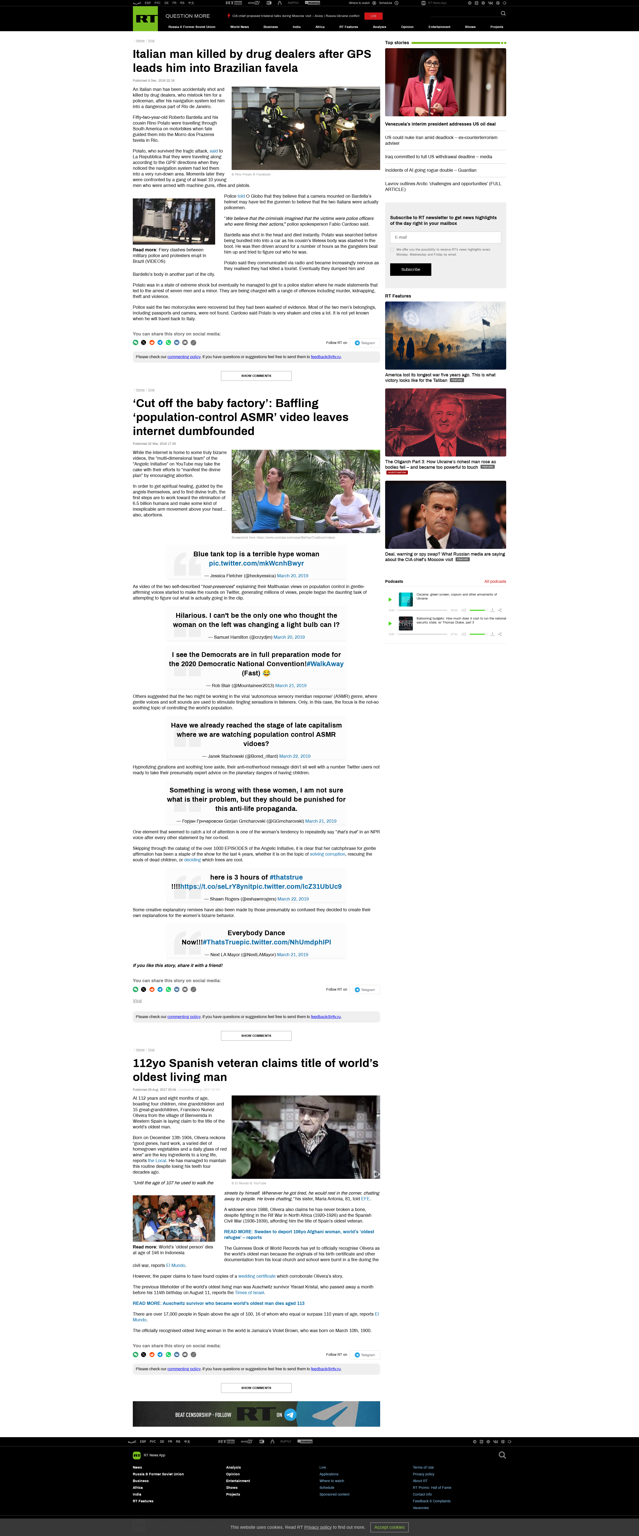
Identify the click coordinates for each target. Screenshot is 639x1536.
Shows (470, 27)
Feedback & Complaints (432, 1501)
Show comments (256, 376)
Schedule (327, 1488)
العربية (137, 3)
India (297, 27)
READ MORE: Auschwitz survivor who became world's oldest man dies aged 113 (219, 1303)
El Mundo (175, 1265)
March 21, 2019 (291, 685)
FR (174, 3)
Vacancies (421, 1508)
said (214, 151)
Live (323, 1467)
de (162, 1441)
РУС (158, 3)
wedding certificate (257, 1276)
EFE (365, 1198)
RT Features (348, 27)
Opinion (407, 27)
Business (271, 27)
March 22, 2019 (295, 756)
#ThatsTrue (221, 942)
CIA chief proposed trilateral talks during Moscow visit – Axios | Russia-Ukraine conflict (295, 16)
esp (143, 1441)
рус (153, 1441)
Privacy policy (423, 1474)
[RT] (234, 3)
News (137, 1467)
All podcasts (495, 581)
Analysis (379, 27)
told (241, 196)
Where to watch (332, 1481)
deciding (192, 859)
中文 (191, 3)
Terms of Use (423, 1467)
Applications (329, 1474)
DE (166, 3)
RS (182, 3)
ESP (148, 3)
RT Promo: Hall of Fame (432, 1488)
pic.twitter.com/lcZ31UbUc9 (297, 886)
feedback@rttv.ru (326, 357)
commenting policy (183, 357)
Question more (187, 16)
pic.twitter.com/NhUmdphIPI (285, 942)
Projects (496, 27)
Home (140, 40)
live (373, 16)
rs (178, 1441)
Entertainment (439, 27)
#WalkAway (325, 664)
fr (170, 1441)
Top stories (397, 42)
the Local (157, 1160)
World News (239, 27)
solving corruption (327, 854)
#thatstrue (286, 877)
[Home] (145, 18)
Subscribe (410, 269)
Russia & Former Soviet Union (191, 27)
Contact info (422, 1494)
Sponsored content (334, 1494)
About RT (420, 1481)
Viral (151, 40)
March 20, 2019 (292, 575)
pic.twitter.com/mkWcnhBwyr (256, 563)
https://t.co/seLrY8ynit (216, 886)
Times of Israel (249, 1292)
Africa (320, 27)
